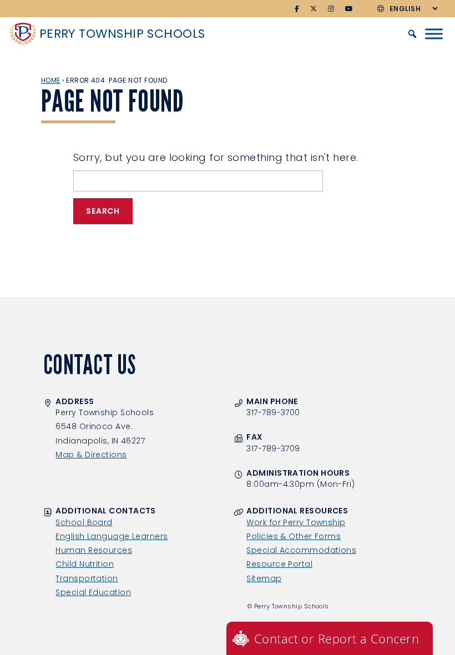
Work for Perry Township (295, 522)
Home (50, 80)
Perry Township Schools (122, 33)
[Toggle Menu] (434, 33)
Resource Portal (279, 564)
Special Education (93, 592)
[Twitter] (314, 9)
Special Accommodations (301, 550)
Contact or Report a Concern (336, 638)
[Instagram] (331, 9)
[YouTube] (349, 9)
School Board (83, 522)
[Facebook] (297, 9)
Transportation (86, 578)
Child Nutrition (84, 564)
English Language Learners (111, 536)
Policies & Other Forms (293, 536)
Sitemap (263, 578)
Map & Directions (91, 454)
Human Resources (93, 550)
